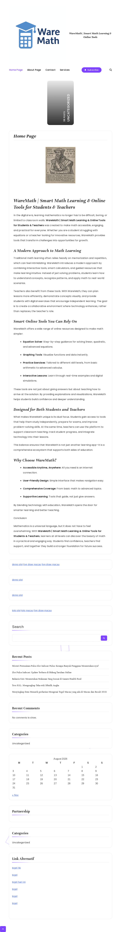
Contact (50, 69)
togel (15, 875)
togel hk (16, 868)
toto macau (27, 610)
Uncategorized (21, 743)
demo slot (17, 564)
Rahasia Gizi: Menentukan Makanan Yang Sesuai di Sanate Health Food (46, 679)
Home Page (16, 69)
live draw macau (32, 564)
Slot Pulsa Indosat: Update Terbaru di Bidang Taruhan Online (42, 672)
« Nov (15, 795)
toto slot (16, 610)
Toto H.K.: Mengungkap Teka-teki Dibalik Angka (35, 685)
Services (65, 69)
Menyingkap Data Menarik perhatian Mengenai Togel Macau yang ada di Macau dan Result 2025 (59, 692)
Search (18, 627)
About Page (34, 69)
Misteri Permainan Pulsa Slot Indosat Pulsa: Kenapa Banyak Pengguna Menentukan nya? (55, 666)
